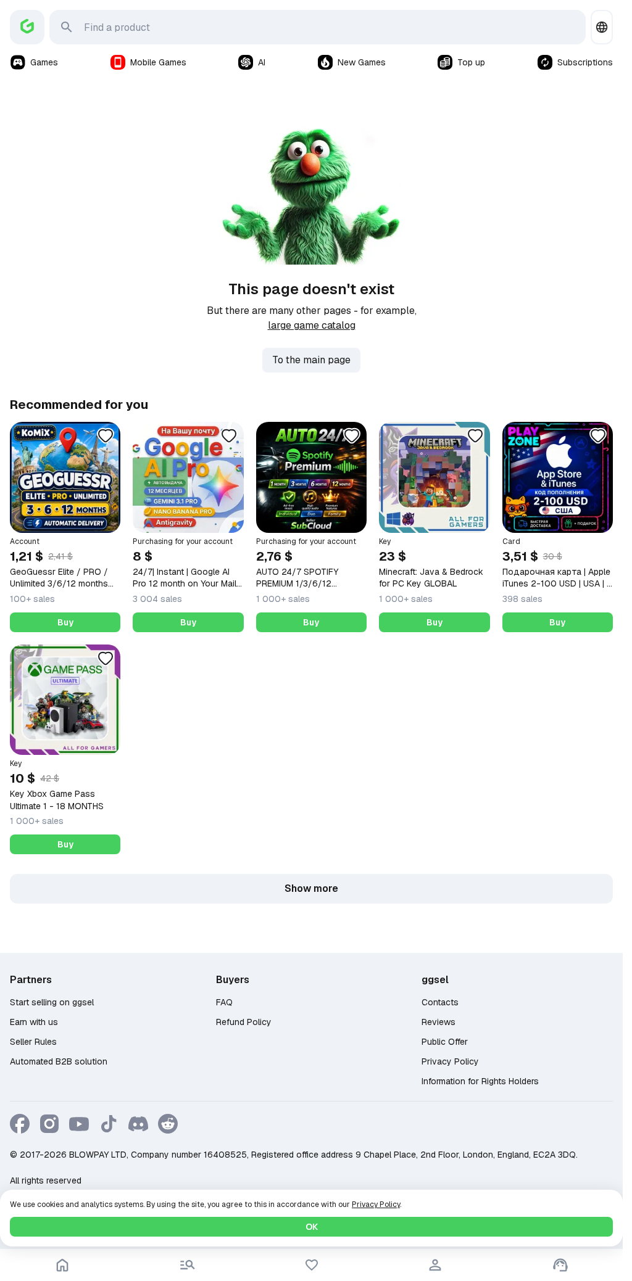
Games (44, 62)
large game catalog (312, 325)
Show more (311, 888)
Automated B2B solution (58, 1061)
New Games (362, 62)
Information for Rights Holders (480, 1081)
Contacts (440, 1002)
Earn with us (34, 1022)
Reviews (438, 1022)
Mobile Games (158, 62)
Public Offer (445, 1041)
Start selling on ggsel (52, 1002)
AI (261, 62)
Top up (471, 62)
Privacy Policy (450, 1061)
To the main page (311, 359)
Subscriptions (585, 62)
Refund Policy (244, 1022)
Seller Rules (33, 1041)
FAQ (224, 1002)
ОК (312, 1226)
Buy (65, 622)
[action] (435, 1265)
